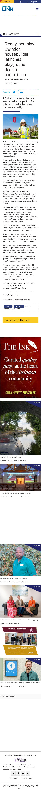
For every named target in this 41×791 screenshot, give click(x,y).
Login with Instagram (7, 696)
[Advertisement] (20, 521)
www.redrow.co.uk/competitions (14, 288)
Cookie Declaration (26, 778)
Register (34, 2)
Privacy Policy (13, 778)
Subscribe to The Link (17, 320)
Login (20, 2)
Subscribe (6, 2)
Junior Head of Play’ (28, 154)
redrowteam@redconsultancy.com (19, 267)
